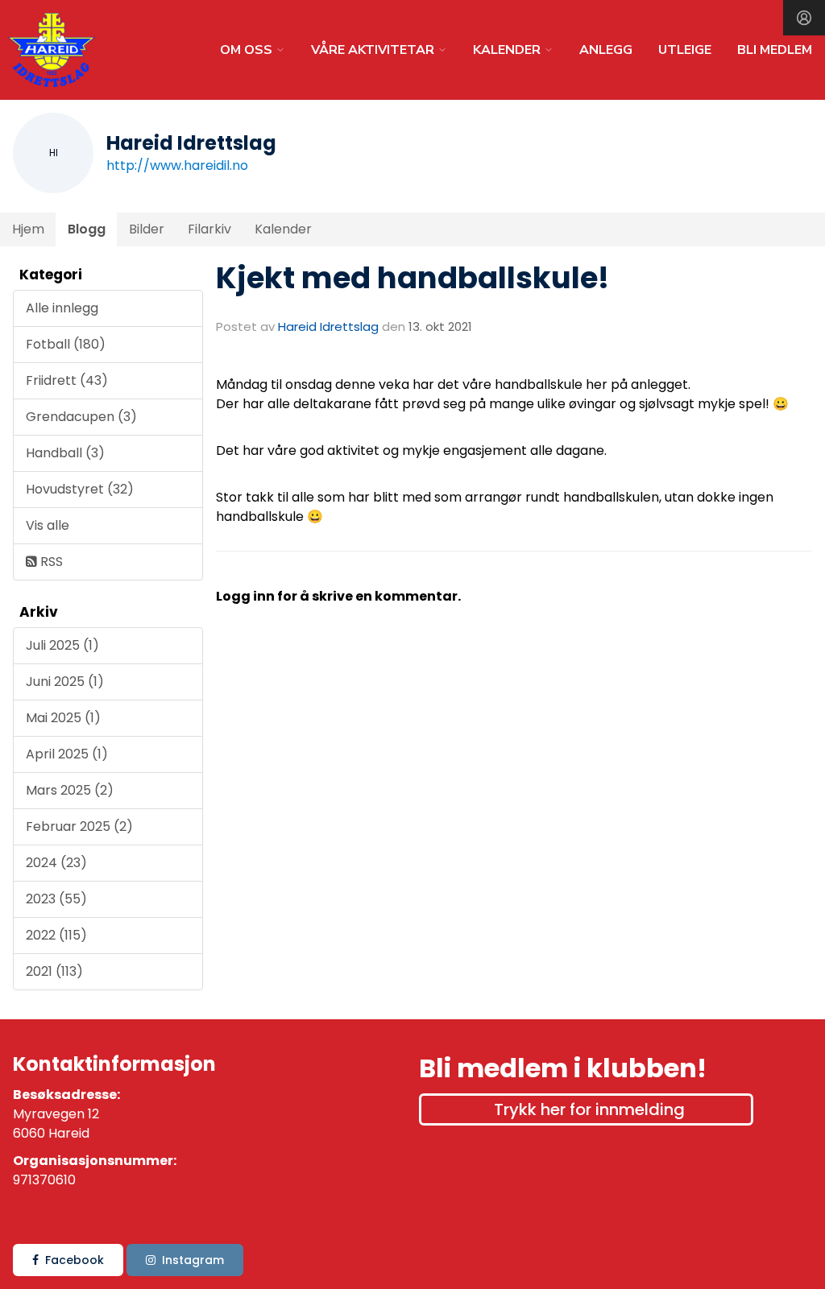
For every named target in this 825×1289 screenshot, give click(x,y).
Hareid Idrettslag (328, 326)
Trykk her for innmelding (589, 1109)
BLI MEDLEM (774, 50)
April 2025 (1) (67, 754)
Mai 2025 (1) (63, 718)
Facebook (74, 1260)
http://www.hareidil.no (177, 165)
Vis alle (47, 525)
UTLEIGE (684, 50)
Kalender (283, 229)
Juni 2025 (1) (65, 681)
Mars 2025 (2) (70, 790)
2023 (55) (56, 899)
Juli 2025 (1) (62, 645)
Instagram (193, 1260)
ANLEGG (605, 50)
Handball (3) (65, 453)
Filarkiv (209, 229)
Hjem (28, 229)
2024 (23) (56, 862)
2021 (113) (54, 971)
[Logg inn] (804, 17)
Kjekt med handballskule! (412, 278)
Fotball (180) (66, 344)
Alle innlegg (62, 308)
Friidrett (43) (67, 380)
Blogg (87, 229)
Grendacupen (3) (81, 416)
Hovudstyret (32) (80, 489)
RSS (50, 561)
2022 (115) (56, 935)
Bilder (146, 229)
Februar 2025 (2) (79, 826)
